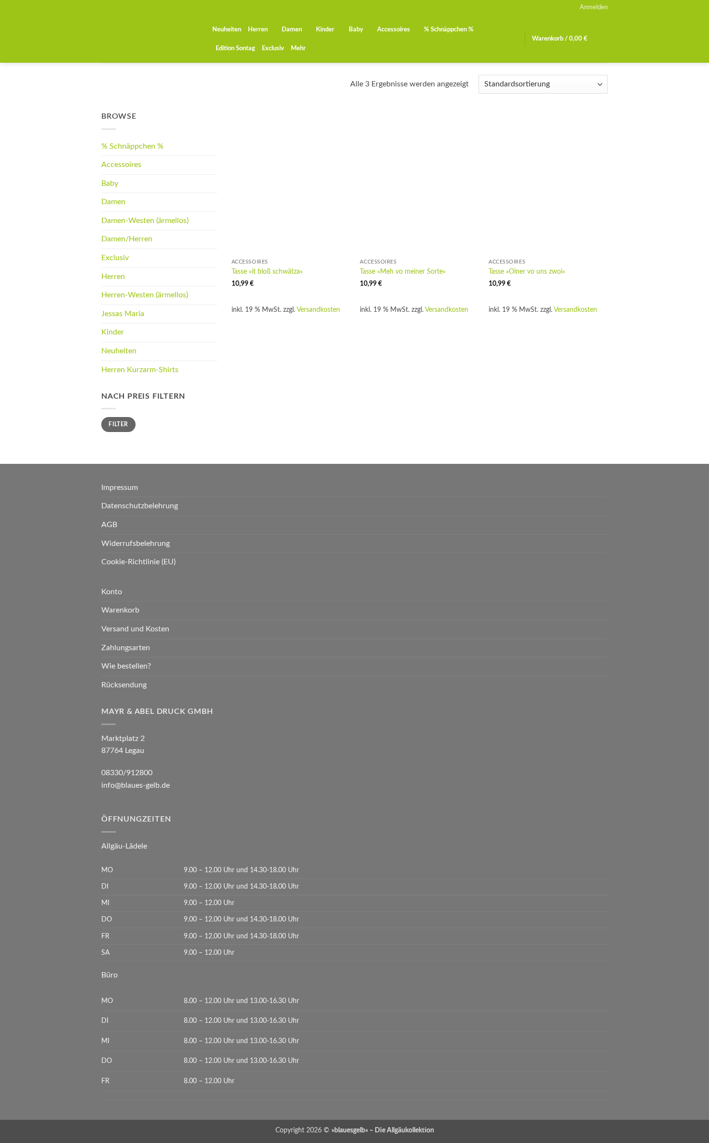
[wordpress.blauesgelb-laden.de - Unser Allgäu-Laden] (149, 39)
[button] (594, 7)
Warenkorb (120, 610)
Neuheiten (226, 29)
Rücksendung (124, 685)
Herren (258, 29)
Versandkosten (318, 309)
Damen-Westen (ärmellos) (145, 220)
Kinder (325, 29)
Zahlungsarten (125, 648)
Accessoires (393, 29)
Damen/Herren (126, 239)
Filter (118, 424)
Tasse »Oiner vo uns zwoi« (527, 271)
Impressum (119, 487)
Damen (292, 29)
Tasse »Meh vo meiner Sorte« (403, 271)
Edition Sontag (235, 48)
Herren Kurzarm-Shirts (139, 370)
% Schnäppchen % (449, 29)
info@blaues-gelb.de (135, 785)
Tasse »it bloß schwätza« (267, 271)
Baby (356, 29)
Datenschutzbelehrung (139, 506)
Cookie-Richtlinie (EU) (138, 562)
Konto (111, 592)
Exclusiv (273, 48)
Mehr (298, 48)
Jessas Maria (122, 314)
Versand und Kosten (135, 629)
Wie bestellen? (126, 666)
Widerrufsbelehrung (135, 543)
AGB (109, 525)
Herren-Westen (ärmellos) (144, 295)
